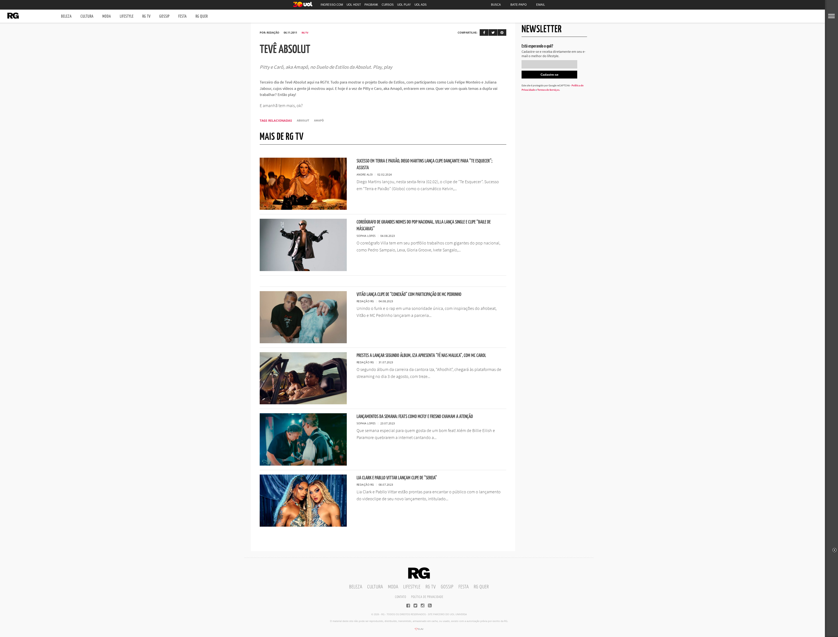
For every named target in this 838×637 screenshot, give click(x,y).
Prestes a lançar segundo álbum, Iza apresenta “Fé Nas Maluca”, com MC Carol (421, 355)
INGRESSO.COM (332, 4)
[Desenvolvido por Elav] (419, 630)
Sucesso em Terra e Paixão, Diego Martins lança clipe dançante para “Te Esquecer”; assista (424, 164)
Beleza (66, 16)
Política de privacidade (427, 597)
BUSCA (496, 4)
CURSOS (388, 4)
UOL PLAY (404, 4)
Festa (182, 16)
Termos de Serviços (548, 89)
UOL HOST (354, 4)
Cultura (87, 16)
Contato (400, 597)
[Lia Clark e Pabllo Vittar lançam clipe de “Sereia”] (303, 525)
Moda (106, 16)
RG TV (146, 16)
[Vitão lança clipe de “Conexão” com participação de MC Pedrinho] (303, 342)
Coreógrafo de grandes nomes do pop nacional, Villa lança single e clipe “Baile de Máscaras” (424, 225)
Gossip (164, 16)
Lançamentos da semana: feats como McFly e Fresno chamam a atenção (415, 416)
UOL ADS (420, 4)
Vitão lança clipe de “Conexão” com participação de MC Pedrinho (409, 294)
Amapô (319, 120)
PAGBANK (371, 4)
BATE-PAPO (518, 4)
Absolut (303, 120)
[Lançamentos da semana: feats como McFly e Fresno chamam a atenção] (303, 464)
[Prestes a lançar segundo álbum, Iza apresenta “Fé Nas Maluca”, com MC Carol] (303, 403)
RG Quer (202, 16)
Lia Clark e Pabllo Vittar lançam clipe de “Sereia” (397, 477)
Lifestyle (127, 16)
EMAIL (540, 4)
